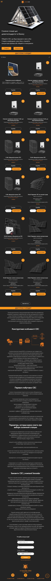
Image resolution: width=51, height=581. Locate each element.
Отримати (26, 557)
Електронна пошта (21, 540)
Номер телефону (21, 550)
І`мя (18, 545)
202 (29, 571)
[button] (6, 48)
